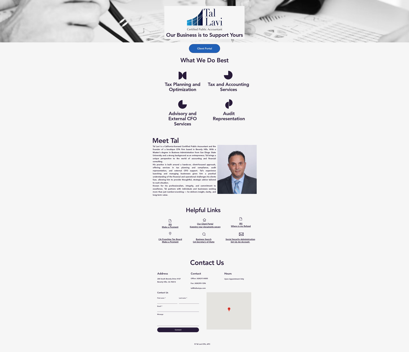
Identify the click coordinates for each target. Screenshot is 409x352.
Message (160, 314)
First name (161, 298)
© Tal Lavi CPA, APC (202, 344)
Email (159, 306)
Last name (183, 298)
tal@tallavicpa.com (198, 288)
